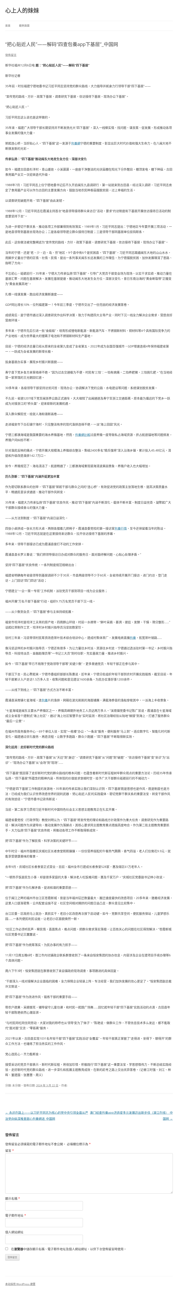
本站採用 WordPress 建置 (20, 1284)
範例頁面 (24, 26)
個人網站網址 (14, 1232)
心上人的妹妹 (22, 10)
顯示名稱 (12, 1198)
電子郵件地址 (15, 1215)
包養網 (75, 143)
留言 (9, 1150)
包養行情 (121, 528)
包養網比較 (82, 435)
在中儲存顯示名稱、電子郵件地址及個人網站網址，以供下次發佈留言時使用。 (69, 1249)
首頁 (7, 26)
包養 (133, 638)
